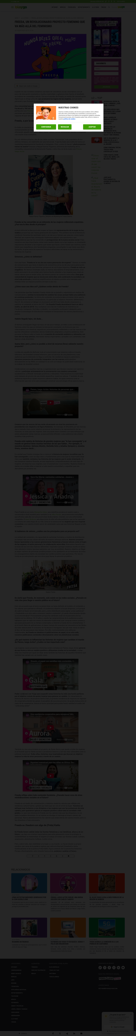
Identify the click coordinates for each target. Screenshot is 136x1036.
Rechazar (65, 127)
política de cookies (69, 119)
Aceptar (92, 127)
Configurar (46, 127)
